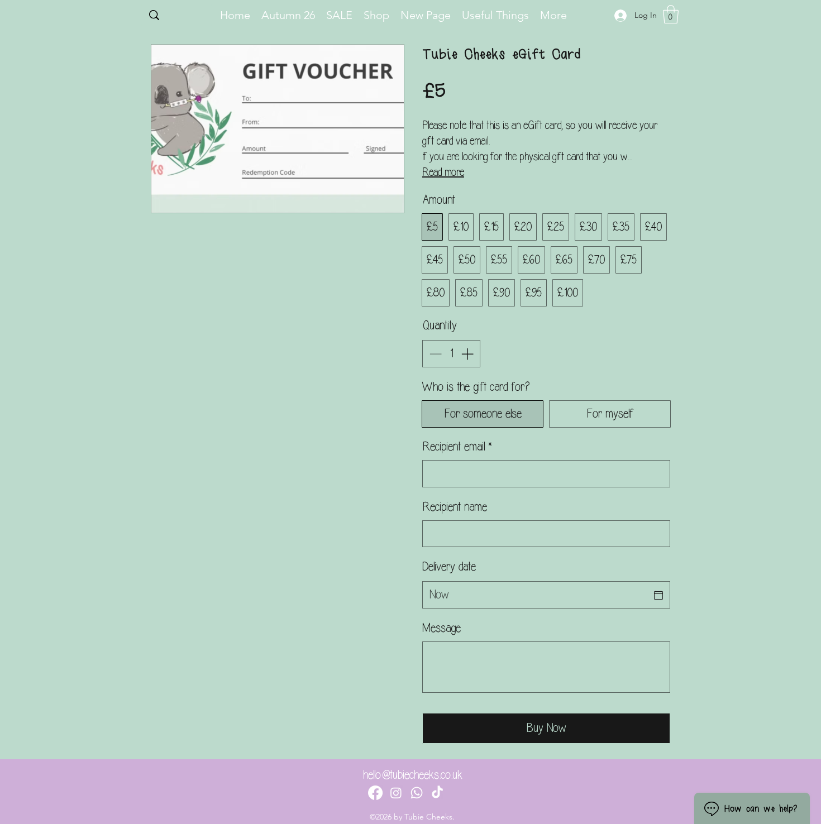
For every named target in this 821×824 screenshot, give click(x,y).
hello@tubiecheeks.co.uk (412, 775)
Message (441, 628)
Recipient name (454, 507)
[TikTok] (437, 792)
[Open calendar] (658, 595)
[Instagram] (396, 792)
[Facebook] (375, 792)
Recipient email (457, 446)
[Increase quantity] (468, 354)
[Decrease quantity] (434, 354)
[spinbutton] (451, 354)
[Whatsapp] (416, 792)
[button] (671, 14)
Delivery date (449, 566)
